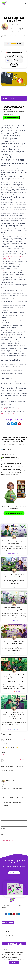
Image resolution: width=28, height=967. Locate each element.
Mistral (20, 56)
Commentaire (4, 805)
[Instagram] (11, 914)
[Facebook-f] (6, 914)
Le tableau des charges (9, 271)
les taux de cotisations (18, 336)
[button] (25, 3)
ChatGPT (11, 56)
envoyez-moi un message (8, 413)
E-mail (3, 828)
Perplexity (19, 60)
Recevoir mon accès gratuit (14, 513)
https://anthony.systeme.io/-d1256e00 (11, 409)
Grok (15, 64)
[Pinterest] (14, 914)
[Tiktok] (17, 914)
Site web (3, 834)
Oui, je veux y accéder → (11, 117)
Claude (10, 60)
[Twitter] (9, 914)
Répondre (2, 754)
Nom (2, 822)
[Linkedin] (19, 914)
